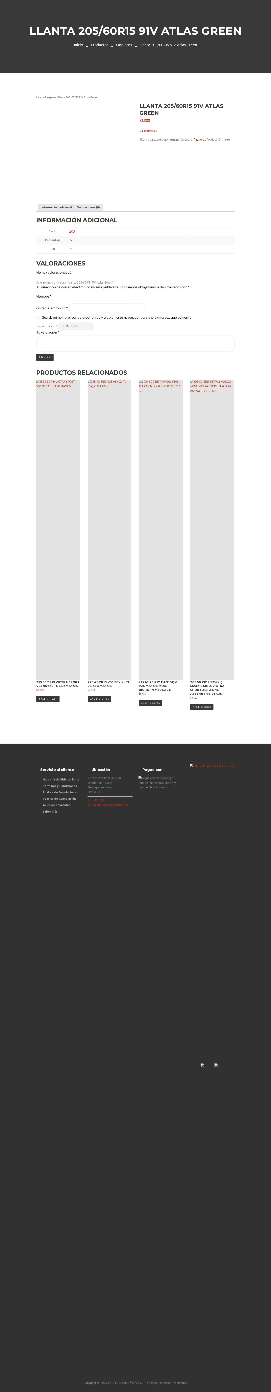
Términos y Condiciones (60, 786)
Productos (99, 45)
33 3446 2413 (95, 800)
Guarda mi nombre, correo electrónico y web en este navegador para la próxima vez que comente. (117, 317)
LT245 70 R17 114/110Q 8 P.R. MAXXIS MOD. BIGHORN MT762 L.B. (158, 686)
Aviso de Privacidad (57, 805)
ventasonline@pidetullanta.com (108, 804)
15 (70, 249)
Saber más (50, 811)
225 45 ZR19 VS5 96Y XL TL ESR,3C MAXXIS (109, 684)
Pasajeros (124, 45)
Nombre (43, 297)
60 (71, 240)
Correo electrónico (52, 308)
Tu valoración (47, 333)
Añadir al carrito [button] (48, 699)
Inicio (78, 45)
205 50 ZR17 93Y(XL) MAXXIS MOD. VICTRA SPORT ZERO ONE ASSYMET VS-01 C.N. (207, 688)
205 (72, 232)
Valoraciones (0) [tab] (88, 207)
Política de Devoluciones (60, 792)
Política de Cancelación (59, 799)
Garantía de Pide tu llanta (61, 779)
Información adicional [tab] (56, 207)
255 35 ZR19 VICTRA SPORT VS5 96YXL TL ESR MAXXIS (58, 684)
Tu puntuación (46, 326)
